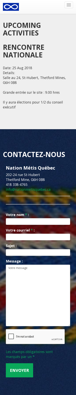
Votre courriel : (20, 230)
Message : (14, 261)
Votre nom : (17, 214)
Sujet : (11, 245)
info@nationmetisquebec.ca (28, 189)
